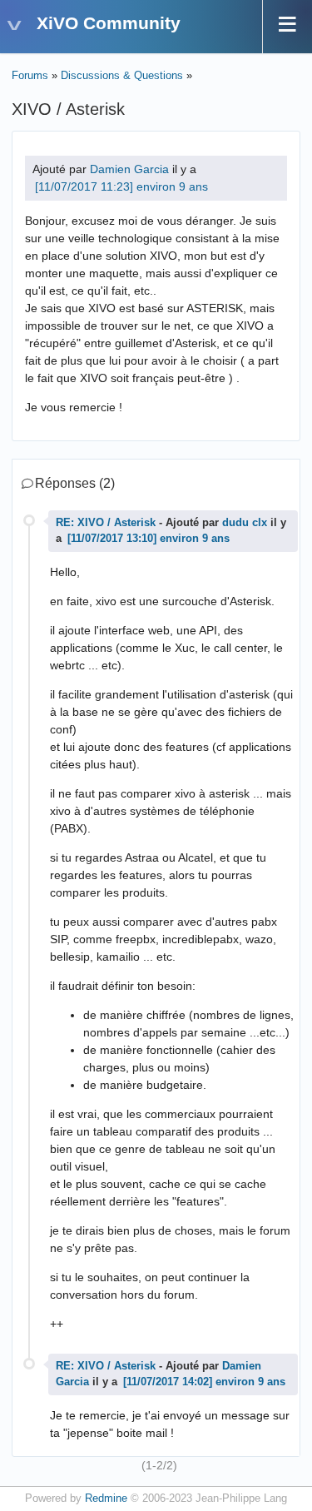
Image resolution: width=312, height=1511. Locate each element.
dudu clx (244, 523)
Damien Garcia (129, 169)
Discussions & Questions (122, 76)
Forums (30, 76)
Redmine (106, 1498)
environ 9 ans (172, 186)
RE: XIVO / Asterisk (106, 523)
